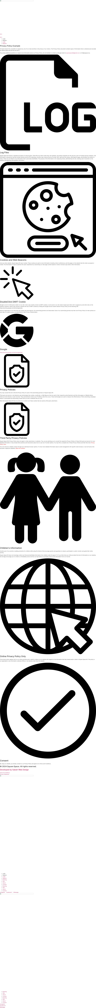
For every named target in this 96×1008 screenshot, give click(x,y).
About (4, 883)
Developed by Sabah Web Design (14, 770)
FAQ (4, 881)
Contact (5, 884)
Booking (5, 879)
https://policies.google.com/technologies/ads (11, 352)
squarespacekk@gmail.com (73, 53)
